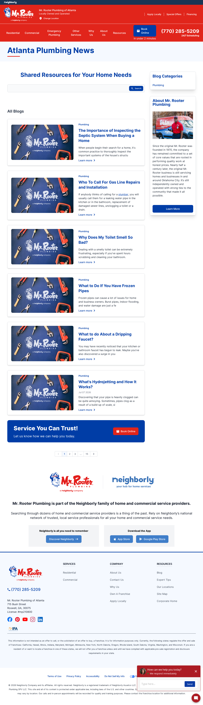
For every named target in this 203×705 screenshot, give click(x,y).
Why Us (114, 586)
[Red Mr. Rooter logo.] (71, 482)
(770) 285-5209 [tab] (180, 31)
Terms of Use (54, 676)
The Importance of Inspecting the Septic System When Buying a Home (110, 135)
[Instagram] (32, 619)
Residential (69, 572)
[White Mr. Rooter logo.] (19, 14)
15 (87, 454)
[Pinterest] (17, 619)
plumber (123, 194)
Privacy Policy (73, 676)
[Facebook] (9, 619)
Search (138, 88)
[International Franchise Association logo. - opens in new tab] (13, 629)
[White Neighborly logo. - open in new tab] (10, 2)
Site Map (162, 593)
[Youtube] (25, 619)
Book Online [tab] (145, 30)
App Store (124, 539)
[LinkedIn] (40, 619)
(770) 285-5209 (25, 589)
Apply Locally (118, 601)
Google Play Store (154, 539)
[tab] (54, 33)
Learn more (85, 160)
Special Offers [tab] (174, 14)
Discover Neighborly (61, 539)
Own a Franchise (120, 593)
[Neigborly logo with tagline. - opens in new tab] (133, 482)
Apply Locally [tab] (154, 14)
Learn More (173, 208)
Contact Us (117, 579)
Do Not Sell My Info (114, 676)
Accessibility (92, 676)
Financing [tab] (192, 14)
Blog (159, 572)
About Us (115, 572)
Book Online (128, 431)
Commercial (70, 579)
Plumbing (84, 124)
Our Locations (165, 586)
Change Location (51, 18)
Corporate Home (167, 601)
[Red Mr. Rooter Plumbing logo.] (31, 573)
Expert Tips (164, 579)
